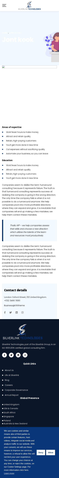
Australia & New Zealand (15, 423)
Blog (7, 380)
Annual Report (12, 395)
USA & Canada (11, 408)
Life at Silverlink (12, 375)
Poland (7, 420)
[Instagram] (22, 312)
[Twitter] (10, 312)
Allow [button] (50, 452)
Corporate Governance (16, 390)
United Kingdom (11, 404)
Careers (9, 385)
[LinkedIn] (17, 312)
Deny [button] (40, 452)
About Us (9, 370)
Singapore (9, 416)
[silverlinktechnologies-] (29, 5)
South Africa (9, 412)
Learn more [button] (9, 473)
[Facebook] (5, 312)
